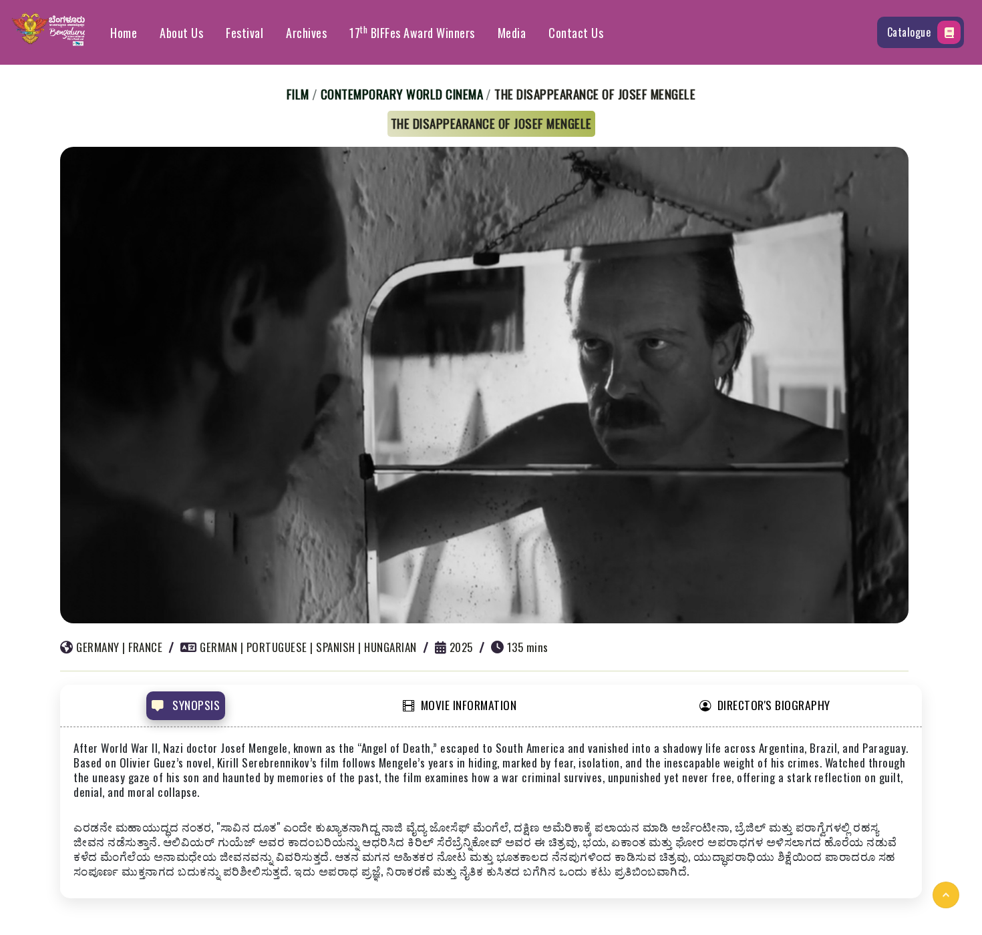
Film (298, 93)
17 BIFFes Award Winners (412, 32)
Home (123, 32)
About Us (181, 32)
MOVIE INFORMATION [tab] (469, 704)
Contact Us (575, 32)
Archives (306, 32)
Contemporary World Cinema (402, 93)
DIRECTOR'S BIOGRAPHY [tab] (773, 704)
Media (512, 32)
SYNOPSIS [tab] (195, 704)
